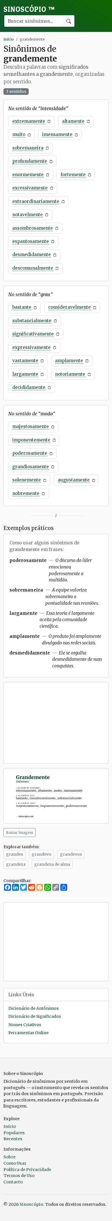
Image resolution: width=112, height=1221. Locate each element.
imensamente (57, 134)
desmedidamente (31, 254)
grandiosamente (30, 466)
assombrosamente (32, 228)
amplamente (69, 360)
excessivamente (30, 188)
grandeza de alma (52, 864)
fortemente (73, 174)
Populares (14, 1132)
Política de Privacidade (27, 1169)
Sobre (9, 1156)
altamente (73, 121)
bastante (21, 307)
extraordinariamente (35, 201)
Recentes (12, 1138)
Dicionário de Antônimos (33, 1008)
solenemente (26, 480)
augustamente (74, 480)
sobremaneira (27, 148)
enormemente (28, 174)
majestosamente (30, 426)
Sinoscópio (29, 9)
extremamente (28, 121)
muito (18, 134)
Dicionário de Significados (34, 1016)
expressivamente (31, 347)
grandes (14, 854)
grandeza (16, 864)
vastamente (25, 360)
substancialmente (31, 320)
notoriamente (70, 374)
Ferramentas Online (28, 1032)
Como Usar (14, 1163)
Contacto (13, 1181)
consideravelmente (69, 307)
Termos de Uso (18, 1175)
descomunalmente (32, 268)
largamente (25, 374)
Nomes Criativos (24, 1024)
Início (9, 1126)
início (8, 39)
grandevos (71, 854)
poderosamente (29, 453)
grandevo (41, 854)
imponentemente (31, 440)
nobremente (25, 493)
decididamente (28, 387)
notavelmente (27, 214)
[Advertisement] (56, 723)
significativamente (33, 334)
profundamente (29, 161)
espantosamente (30, 241)
